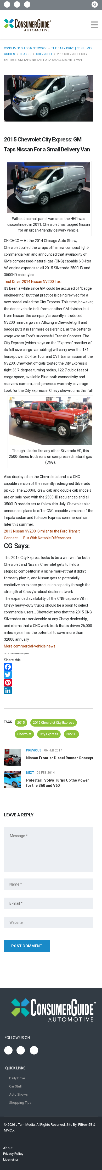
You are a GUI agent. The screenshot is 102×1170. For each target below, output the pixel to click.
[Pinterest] (48, 682)
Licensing (10, 1159)
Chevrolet (24, 734)
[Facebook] (48, 667)
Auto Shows (18, 1094)
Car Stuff (15, 1086)
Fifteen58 (85, 1125)
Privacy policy (13, 1154)
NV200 (71, 734)
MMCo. (9, 1130)
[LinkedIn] (48, 690)
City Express (49, 734)
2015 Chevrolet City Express (53, 722)
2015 (21, 722)
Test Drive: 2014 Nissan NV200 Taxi (32, 281)
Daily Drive (17, 1078)
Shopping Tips (20, 1103)
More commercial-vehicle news (29, 646)
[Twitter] (48, 675)
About (8, 1148)
